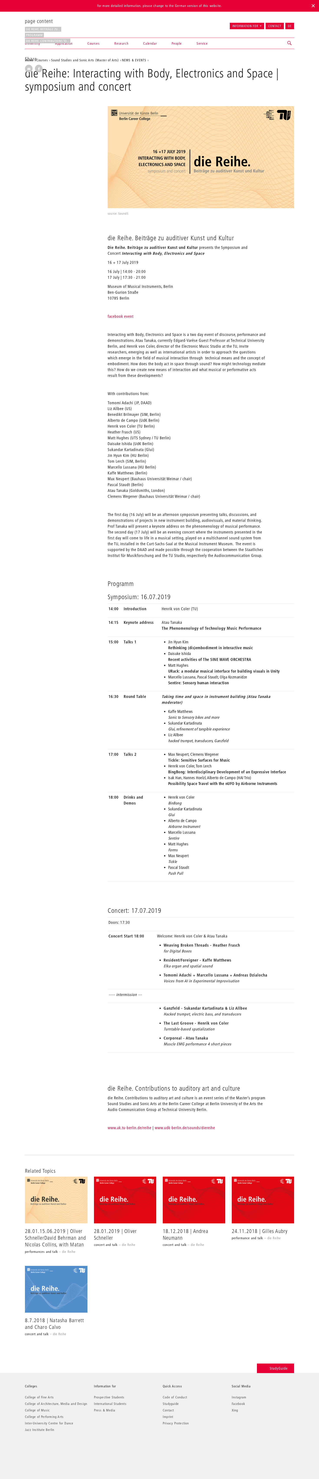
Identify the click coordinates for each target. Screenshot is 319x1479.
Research (121, 43)
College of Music (37, 1410)
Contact (274, 26)
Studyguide (171, 1403)
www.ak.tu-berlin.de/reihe (129, 1127)
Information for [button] (245, 26)
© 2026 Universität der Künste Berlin (47, 1448)
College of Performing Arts (44, 1416)
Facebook (238, 1403)
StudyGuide (279, 1368)
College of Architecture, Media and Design (56, 1403)
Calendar (150, 43)
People (177, 43)
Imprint (168, 1416)
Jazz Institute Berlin (39, 1429)
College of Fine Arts (39, 1397)
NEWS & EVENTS (134, 60)
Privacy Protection (176, 1423)
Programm (34, 35)
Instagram (239, 1397)
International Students (110, 1403)
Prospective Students (109, 1397)
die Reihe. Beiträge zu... (43, 29)
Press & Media (104, 1410)
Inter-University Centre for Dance (49, 1423)
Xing (235, 1410)
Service (202, 43)
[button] (289, 43)
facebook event (120, 316)
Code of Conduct (175, 1397)
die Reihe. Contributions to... (47, 41)
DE (289, 26)
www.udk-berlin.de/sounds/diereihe (185, 1127)
